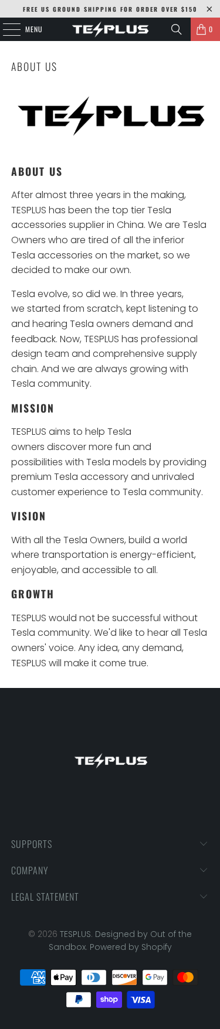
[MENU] (5, 29)
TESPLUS (75, 934)
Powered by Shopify (131, 947)
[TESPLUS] (110, 29)
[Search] (176, 29)
